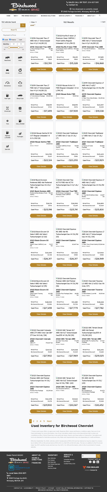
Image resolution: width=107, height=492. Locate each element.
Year (20, 111)
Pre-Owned (51, 460)
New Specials (52, 462)
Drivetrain (7, 111)
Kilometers (7, 86)
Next (49, 421)
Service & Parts (68, 456)
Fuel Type (7, 98)
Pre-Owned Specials (54, 464)
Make (20, 60)
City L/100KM (20, 124)
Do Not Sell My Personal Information (69, 488)
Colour (20, 73)
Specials (7, 149)
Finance (13, 40)
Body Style (20, 98)
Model (7, 73)
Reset (13, 30)
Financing (36, 463)
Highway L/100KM (7, 136)
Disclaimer (67, 461)
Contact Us (73, 5)
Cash (20, 40)
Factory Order (52, 468)
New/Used (7, 60)
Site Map (51, 488)
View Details (41, 69)
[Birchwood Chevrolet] (24, 7)
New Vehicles (52, 458)
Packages (20, 136)
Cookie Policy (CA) (69, 463)
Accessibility (29, 488)
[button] (8, 16)
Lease (6, 40)
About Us (36, 455)
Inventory (53, 455)
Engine (20, 86)
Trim (7, 124)
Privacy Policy (41, 488)
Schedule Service (69, 459)
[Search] (22, 25)
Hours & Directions (37, 459)
